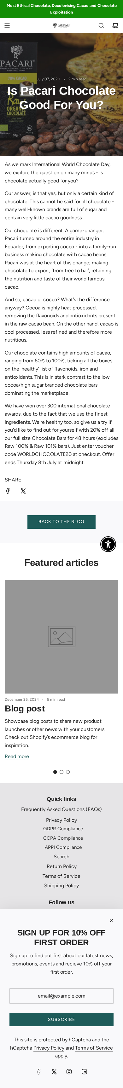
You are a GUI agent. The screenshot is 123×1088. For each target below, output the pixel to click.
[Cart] (115, 25)
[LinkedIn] (84, 1072)
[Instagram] (69, 1072)
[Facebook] (39, 1072)
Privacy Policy (48, 1048)
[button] (55, 772)
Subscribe (61, 1019)
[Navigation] (7, 25)
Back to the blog (61, 521)
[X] (54, 1072)
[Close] (111, 921)
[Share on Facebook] (8, 492)
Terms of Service (94, 1048)
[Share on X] (23, 492)
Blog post (24, 708)
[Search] (101, 25)
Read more (17, 756)
